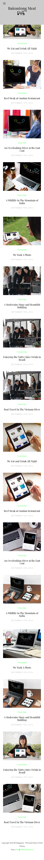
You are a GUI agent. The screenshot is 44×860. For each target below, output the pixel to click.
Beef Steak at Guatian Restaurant (22, 98)
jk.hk (17, 850)
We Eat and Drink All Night (22, 48)
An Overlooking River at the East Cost (22, 149)
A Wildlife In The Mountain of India (22, 202)
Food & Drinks (22, 352)
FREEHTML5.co (26, 850)
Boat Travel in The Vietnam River (22, 409)
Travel (20, 143)
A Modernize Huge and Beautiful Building (22, 306)
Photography (22, 250)
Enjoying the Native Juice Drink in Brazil (22, 358)
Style (24, 143)
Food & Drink (22, 43)
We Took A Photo (22, 254)
